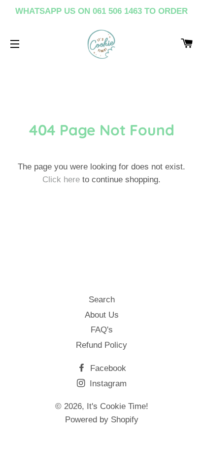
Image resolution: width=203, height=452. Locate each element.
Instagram (107, 383)
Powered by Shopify (101, 419)
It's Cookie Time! (117, 406)
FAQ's (102, 329)
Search (102, 299)
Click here (61, 179)
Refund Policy (101, 345)
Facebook (107, 368)
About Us (102, 315)
